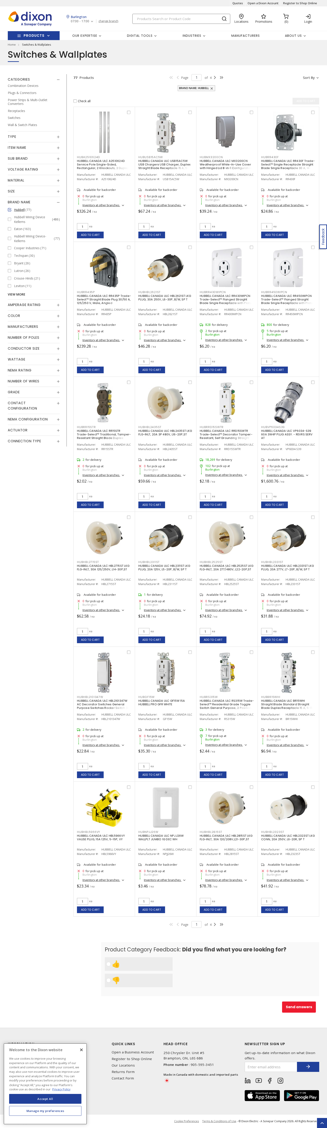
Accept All (45, 1099)
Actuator (18, 430)
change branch (108, 21)
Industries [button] (192, 35)
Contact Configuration (22, 405)
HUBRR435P (86, 292)
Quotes (237, 3)
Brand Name (19, 202)
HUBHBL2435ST (149, 427)
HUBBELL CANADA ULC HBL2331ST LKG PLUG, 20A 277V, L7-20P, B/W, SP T (287, 567)
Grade (14, 392)
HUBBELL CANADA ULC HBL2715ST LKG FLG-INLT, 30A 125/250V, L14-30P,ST (103, 567)
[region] (45, 1083)
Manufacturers (245, 35)
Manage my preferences (45, 1111)
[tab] (34, 79)
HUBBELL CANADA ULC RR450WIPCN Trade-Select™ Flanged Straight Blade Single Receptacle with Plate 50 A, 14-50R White (287, 301)
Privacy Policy (61, 1089)
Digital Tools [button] (140, 35)
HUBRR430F (270, 157)
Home (12, 45)
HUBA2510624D (88, 157)
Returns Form (123, 1072)
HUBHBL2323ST (272, 832)
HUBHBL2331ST (272, 562)
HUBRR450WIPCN (274, 292)
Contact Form (123, 1078)
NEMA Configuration (28, 419)
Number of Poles (23, 337)
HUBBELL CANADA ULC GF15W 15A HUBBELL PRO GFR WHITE (161, 702)
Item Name (17, 147)
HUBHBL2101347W (90, 697)
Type (12, 136)
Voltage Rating (23, 169)
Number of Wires (23, 381)
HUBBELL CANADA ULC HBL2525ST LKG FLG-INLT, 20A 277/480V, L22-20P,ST (226, 567)
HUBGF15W (146, 697)
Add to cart (90, 235)
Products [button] (34, 35)
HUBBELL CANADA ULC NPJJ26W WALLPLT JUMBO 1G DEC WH (161, 837)
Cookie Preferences (186, 1121)
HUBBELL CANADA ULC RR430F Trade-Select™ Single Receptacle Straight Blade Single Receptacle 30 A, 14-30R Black (288, 166)
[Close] (81, 1050)
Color (14, 315)
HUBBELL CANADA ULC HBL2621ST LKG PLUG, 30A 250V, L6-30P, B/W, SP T (164, 297)
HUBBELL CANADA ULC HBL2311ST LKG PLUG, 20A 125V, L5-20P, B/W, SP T (164, 567)
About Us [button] (293, 35)
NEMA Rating (20, 370)
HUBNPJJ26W (148, 832)
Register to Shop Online (300, 3)
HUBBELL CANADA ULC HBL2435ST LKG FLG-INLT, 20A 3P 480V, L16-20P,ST (165, 432)
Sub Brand (18, 158)
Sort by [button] (309, 77)
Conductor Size (24, 348)
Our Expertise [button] (84, 35)
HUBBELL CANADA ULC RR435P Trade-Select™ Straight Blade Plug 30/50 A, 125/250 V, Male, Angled (104, 299)
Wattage (16, 359)
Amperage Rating (24, 304)
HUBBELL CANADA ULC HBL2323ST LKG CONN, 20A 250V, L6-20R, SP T (288, 837)
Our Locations (123, 1065)
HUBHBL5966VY (88, 832)
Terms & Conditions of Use (219, 1121)
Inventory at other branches (101, 205)
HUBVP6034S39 (273, 427)
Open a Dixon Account (263, 3)
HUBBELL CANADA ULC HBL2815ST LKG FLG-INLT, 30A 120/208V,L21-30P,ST (226, 837)
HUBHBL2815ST (211, 832)
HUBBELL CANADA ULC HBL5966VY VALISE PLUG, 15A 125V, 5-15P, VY (101, 837)
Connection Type (24, 441)
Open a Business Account (133, 1052)
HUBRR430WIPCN (213, 292)
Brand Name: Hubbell (194, 88)
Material (16, 180)
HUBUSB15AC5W (150, 157)
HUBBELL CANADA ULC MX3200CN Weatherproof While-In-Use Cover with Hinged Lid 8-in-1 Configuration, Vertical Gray (226, 166)
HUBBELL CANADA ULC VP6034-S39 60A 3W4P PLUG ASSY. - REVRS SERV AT (287, 434)
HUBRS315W (209, 697)
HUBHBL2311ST (149, 562)
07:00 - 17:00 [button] (80, 21)
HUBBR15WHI (270, 697)
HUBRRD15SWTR (212, 427)
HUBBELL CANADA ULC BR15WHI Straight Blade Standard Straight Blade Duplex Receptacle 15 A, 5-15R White (288, 706)
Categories (19, 79)
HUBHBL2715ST (88, 562)
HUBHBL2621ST (149, 292)
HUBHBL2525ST (211, 562)
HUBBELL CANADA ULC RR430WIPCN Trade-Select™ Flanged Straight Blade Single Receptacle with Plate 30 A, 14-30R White (226, 301)
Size (11, 191)
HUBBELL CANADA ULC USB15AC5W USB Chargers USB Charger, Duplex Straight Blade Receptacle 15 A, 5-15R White (164, 166)
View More (16, 294)
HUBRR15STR (86, 427)
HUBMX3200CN (211, 157)
